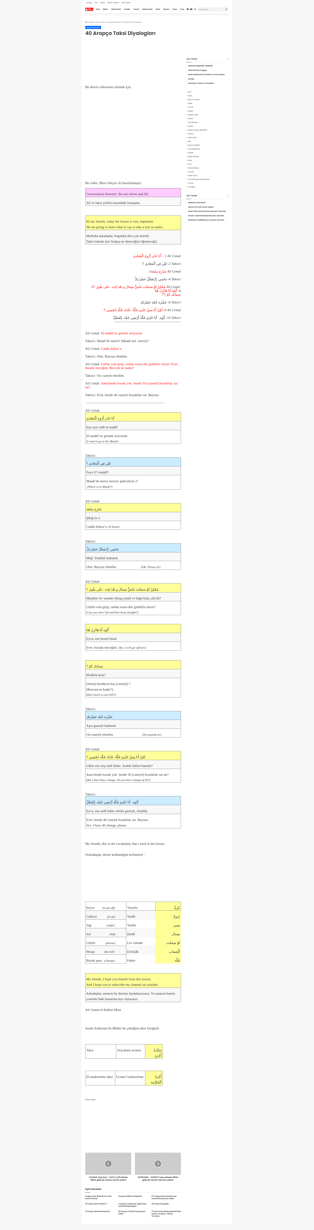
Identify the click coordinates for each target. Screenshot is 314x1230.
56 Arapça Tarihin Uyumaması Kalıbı (131, 1212)
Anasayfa (90, 22)
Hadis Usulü (147, 9)
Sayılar (102, 3)
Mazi (158, 9)
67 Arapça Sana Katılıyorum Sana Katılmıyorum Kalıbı (164, 1197)
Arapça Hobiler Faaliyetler (130, 1196)
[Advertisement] (133, 58)
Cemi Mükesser (194, 149)
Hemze (190, 134)
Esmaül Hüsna (193, 168)
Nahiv (105, 9)
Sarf (98, 9)
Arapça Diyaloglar (113, 22)
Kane (175, 9)
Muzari (166, 9)
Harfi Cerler (116, 9)
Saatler (191, 153)
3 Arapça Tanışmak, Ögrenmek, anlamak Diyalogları (132, 1205)
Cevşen (89, 3)
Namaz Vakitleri (113, 3)
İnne (182, 9)
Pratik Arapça (101, 22)
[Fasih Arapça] (89, 9)
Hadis (190, 103)
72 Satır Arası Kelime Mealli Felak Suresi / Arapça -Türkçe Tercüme (166, 1213)
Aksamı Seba (193, 115)
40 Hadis (191, 187)
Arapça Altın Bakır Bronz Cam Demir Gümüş (98, 1197)
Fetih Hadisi (126, 3)
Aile (189, 141)
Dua (96, 3)
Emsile (127, 9)
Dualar (190, 111)
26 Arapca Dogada (160, 1204)
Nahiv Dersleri (193, 156)
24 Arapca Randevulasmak (97, 1211)
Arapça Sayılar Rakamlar (197, 130)
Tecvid (136, 9)
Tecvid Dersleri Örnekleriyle (198, 179)
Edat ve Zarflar (194, 99)
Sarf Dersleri (193, 122)
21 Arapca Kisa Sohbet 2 (96, 1204)
